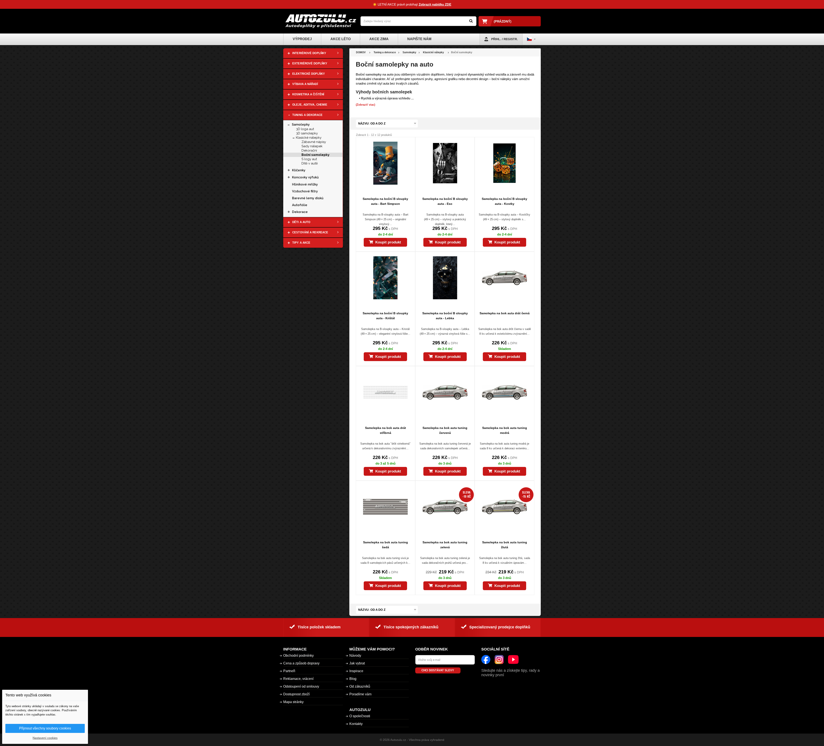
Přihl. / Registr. (504, 39)
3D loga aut (305, 129)
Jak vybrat (357, 663)
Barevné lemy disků (307, 198)
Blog (352, 679)
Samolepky (301, 124)
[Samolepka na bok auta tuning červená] (445, 392)
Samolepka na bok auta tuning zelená (445, 545)
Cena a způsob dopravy (301, 663)
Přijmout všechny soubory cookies (45, 728)
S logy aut (309, 159)
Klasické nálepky (308, 138)
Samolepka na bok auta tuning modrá (504, 430)
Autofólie (299, 205)
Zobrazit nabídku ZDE (435, 4)
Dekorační (309, 150)
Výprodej (302, 39)
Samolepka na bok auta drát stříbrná (385, 430)
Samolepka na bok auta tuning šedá (385, 545)
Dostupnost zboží (296, 694)
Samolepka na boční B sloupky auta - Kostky (504, 201)
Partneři (289, 671)
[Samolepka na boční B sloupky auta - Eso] (445, 163)
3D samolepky (307, 133)
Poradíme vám (360, 694)
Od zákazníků (359, 686)
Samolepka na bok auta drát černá (505, 313)
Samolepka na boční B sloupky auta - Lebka (445, 315)
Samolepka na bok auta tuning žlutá (504, 545)
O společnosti (359, 716)
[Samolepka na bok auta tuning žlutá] (504, 506)
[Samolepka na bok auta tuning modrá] (504, 392)
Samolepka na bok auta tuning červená (445, 430)
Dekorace (300, 212)
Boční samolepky (315, 155)
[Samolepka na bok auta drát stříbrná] (385, 392)
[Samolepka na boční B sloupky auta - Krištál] (385, 277)
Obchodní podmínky (298, 655)
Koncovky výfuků (305, 177)
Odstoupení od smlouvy (301, 686)
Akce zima (379, 39)
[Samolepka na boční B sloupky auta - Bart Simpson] (385, 163)
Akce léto (340, 39)
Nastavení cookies (45, 738)
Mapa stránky (293, 702)
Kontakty (356, 724)
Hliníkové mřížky (305, 184)
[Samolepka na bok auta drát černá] (504, 277)
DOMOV (361, 52)
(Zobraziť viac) (365, 104)
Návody (355, 655)
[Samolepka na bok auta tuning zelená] (445, 506)
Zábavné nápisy (313, 142)
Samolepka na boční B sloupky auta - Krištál (385, 315)
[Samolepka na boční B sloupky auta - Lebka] (445, 277)
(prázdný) (502, 21)
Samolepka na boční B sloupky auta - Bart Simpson (385, 201)
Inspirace (356, 671)
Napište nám (419, 39)
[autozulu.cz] (320, 21)
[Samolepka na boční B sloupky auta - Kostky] (504, 163)
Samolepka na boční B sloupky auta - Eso (445, 201)
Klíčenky (298, 170)
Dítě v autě (309, 163)
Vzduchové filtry (305, 191)
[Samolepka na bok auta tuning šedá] (385, 506)
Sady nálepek (312, 146)
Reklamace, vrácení (298, 679)
